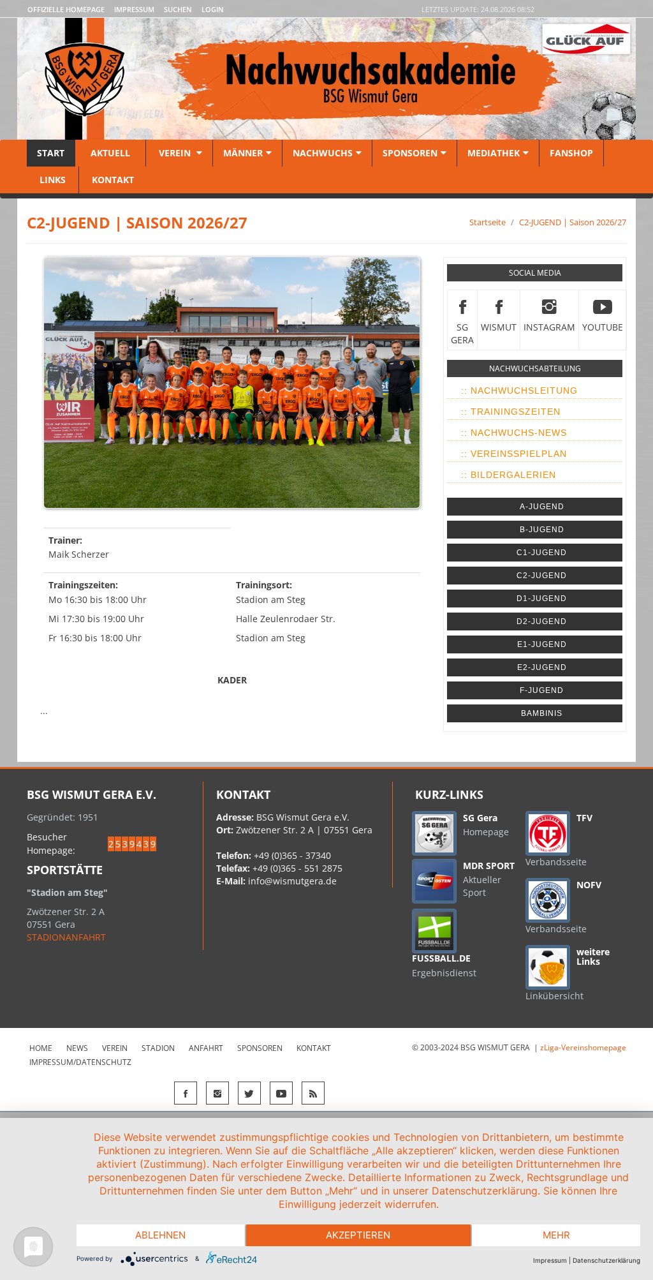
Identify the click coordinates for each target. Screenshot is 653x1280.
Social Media (535, 272)
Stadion (158, 1048)
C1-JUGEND (542, 552)
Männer (243, 153)
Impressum (134, 9)
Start (50, 153)
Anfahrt (206, 1048)
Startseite (487, 222)
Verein (174, 153)
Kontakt (111, 180)
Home (40, 1048)
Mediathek (493, 153)
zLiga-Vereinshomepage (583, 1047)
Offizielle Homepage (66, 9)
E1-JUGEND (542, 644)
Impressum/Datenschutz (80, 1062)
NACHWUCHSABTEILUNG (535, 368)
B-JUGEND (542, 529)
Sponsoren (410, 153)
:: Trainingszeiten (511, 411)
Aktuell (110, 153)
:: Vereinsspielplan (514, 454)
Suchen (178, 9)
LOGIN (213, 9)
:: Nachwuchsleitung (519, 390)
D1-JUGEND (542, 598)
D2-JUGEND (542, 621)
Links (52, 180)
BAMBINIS (541, 713)
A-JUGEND (542, 506)
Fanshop (571, 153)
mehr (556, 1235)
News (77, 1048)
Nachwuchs (323, 153)
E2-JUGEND (542, 667)
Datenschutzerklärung (606, 1260)
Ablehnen (160, 1235)
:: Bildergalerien (508, 475)
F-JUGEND (542, 690)
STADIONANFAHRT (66, 937)
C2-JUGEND (542, 575)
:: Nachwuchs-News (514, 433)
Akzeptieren (358, 1235)
